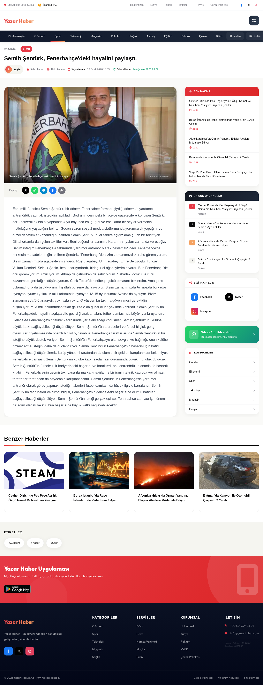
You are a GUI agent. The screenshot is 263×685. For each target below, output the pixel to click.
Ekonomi (194, 371)
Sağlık (133, 36)
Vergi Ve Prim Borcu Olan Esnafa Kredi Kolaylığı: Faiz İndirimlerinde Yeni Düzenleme (221, 174)
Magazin (96, 36)
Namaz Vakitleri (146, 641)
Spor (58, 36)
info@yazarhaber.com (244, 633)
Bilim (219, 36)
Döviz (139, 626)
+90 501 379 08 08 (242, 626)
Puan (139, 657)
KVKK (200, 4)
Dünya (185, 36)
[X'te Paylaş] (25, 190)
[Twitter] (249, 5)
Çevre (203, 36)
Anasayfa (18, 36)
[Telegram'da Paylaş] (43, 190)
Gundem (194, 362)
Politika (115, 36)
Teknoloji (75, 36)
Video (237, 36)
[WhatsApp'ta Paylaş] (34, 190)
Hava (139, 634)
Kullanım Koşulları (228, 677)
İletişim (183, 4)
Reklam (168, 4)
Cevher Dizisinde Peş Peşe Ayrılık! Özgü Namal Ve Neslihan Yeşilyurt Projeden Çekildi (220, 103)
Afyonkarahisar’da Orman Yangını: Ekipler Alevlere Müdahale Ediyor (219, 140)
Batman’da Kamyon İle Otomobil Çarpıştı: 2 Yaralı (219, 157)
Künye (153, 4)
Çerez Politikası (219, 4)
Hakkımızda (137, 4)
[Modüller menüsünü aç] (254, 20)
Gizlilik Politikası (203, 677)
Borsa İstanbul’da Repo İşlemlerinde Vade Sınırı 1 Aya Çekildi (221, 121)
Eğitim (168, 36)
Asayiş (150, 36)
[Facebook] (241, 5)
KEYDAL (246, 643)
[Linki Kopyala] (62, 190)
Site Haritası (251, 677)
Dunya (193, 409)
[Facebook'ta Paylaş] (53, 190)
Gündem (39, 36)
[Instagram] (256, 5)
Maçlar (140, 649)
